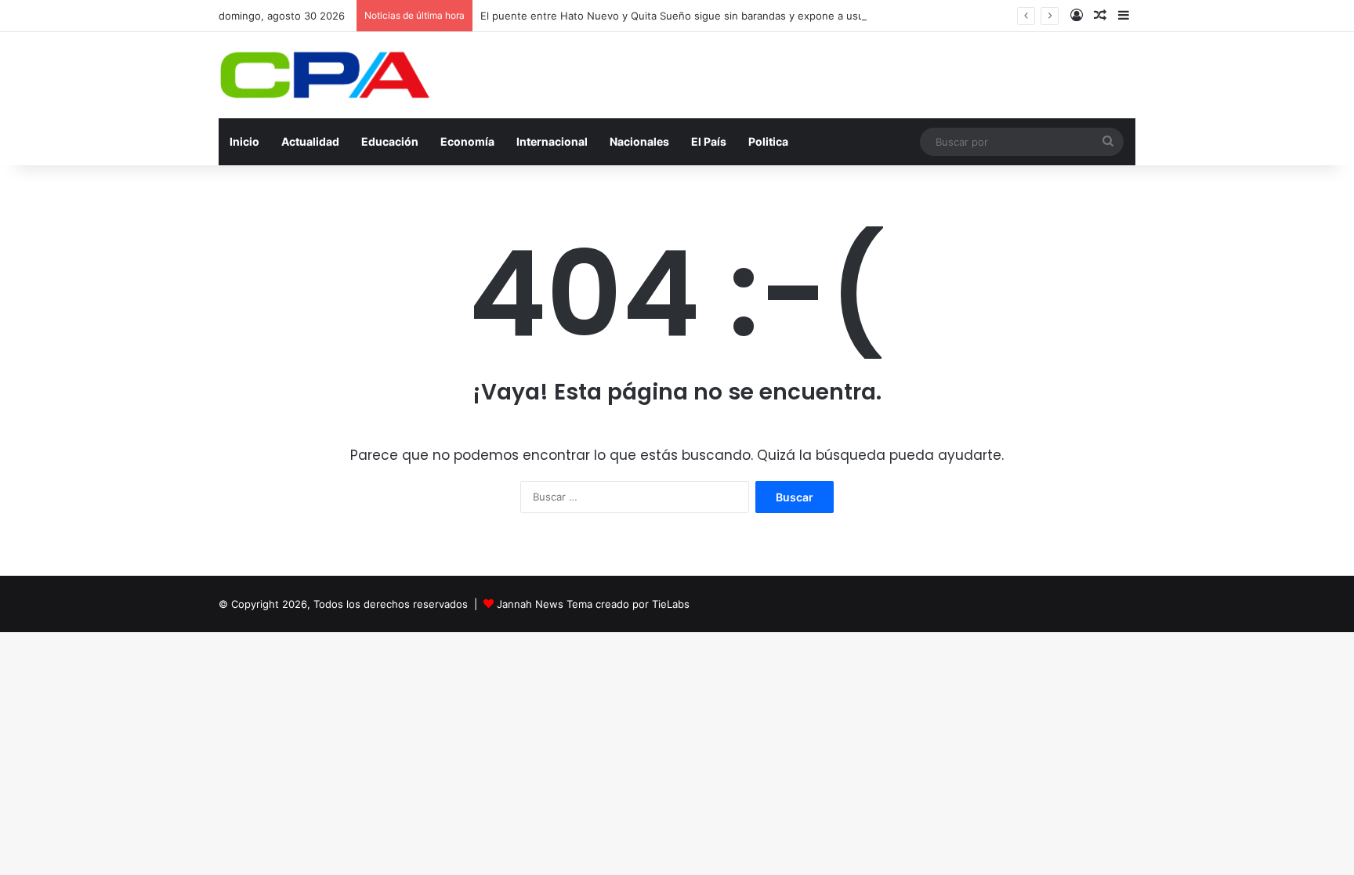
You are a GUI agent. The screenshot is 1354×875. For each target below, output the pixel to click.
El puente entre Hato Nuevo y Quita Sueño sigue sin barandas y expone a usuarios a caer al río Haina (729, 15)
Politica (768, 141)
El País (708, 141)
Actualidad (310, 141)
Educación (389, 141)
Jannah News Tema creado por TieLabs (593, 604)
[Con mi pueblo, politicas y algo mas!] (324, 75)
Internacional (552, 141)
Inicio (244, 141)
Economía (467, 141)
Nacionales (639, 141)
